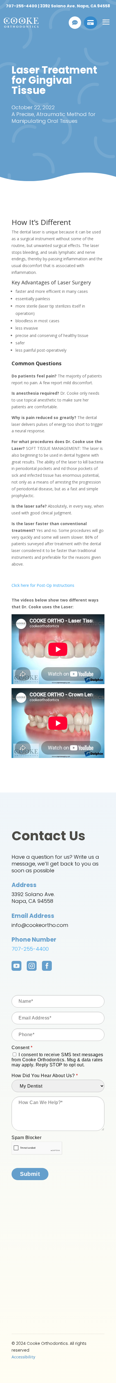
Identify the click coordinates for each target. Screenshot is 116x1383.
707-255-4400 (21, 6)
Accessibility (23, 1357)
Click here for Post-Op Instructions (43, 585)
